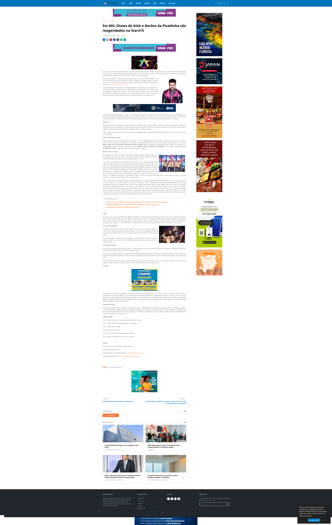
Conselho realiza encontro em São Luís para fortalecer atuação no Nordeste (163, 476)
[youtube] (221, 3)
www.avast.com (119, 367)
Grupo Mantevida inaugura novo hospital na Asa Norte (122, 207)
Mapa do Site (142, 508)
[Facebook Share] (104, 39)
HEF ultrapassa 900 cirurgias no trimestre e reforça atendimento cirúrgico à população (132, 204)
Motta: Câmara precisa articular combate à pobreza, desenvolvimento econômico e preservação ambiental (123, 477)
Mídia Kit (140, 503)
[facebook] (215, 3)
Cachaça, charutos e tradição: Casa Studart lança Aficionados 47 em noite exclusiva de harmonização (136, 202)
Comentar (112, 415)
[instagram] (218, 3)
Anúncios (140, 501)
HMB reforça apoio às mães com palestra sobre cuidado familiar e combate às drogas (164, 446)
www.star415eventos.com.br (118, 84)
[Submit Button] (227, 504)
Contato (140, 506)
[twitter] (178, 498)
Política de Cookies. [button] (305, 516)
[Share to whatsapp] (121, 39)
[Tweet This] (107, 39)
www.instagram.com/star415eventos (130, 356)
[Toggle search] (227, 3)
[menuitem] (123, 3)
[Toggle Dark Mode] (224, 3)
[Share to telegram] (124, 39)
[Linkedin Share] (114, 39)
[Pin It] (110, 39)
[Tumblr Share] (117, 39)
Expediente (141, 498)
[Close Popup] (2, 516)
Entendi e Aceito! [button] (314, 520)
